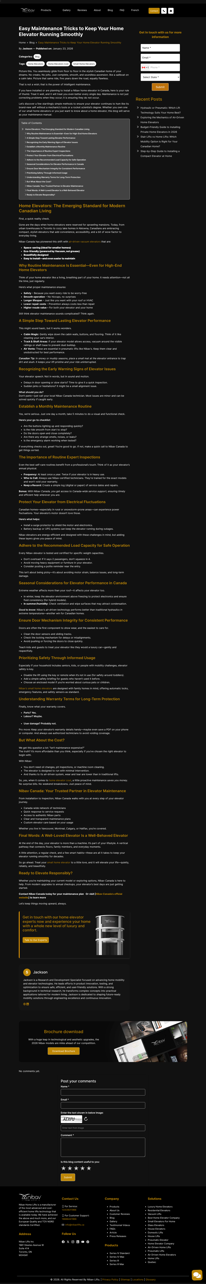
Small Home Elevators (84, 64)
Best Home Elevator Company (164, 1217)
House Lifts (154, 1236)
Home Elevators (35, 64)
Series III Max (117, 1264)
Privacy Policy (110, 1279)
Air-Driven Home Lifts (159, 1247)
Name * (65, 1086)
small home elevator (58, 862)
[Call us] (164, 11)
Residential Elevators (159, 1210)
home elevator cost (60, 780)
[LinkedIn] (77, 1242)
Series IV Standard (120, 1253)
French (135, 10)
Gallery (67, 10)
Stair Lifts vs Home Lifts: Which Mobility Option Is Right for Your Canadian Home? (159, 141)
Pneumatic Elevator (158, 1239)
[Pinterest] (87, 1242)
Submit (160, 87)
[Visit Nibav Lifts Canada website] (24, 1004)
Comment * (67, 1135)
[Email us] (171, 11)
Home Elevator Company (161, 1243)
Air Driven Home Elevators (162, 1254)
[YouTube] (82, 1242)
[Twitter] (68, 1241)
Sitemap (125, 1279)
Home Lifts (153, 1258)
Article (113, 1232)
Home (22, 42)
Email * (65, 1099)
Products (46, 10)
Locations (137, 1279)
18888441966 (69, 1219)
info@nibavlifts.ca (74, 1224)
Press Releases (118, 1236)
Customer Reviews (120, 1214)
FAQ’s (112, 1228)
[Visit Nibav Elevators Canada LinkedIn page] (27, 1004)
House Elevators (156, 1228)
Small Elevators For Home (161, 1221)
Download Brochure (63, 1051)
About (97, 10)
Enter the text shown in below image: (82, 1112)
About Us (114, 1210)
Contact (154, 10)
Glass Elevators (156, 1225)
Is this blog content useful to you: (80, 1161)
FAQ (122, 10)
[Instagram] (72, 1242)
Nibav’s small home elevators (35, 688)
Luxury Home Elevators (160, 1206)
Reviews (82, 10)
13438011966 (69, 1209)
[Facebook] (63, 1242)
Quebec (152, 1262)
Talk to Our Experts (36, 939)
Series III (114, 1260)
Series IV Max (117, 1256)
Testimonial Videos (120, 1225)
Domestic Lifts (155, 1232)
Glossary (151, 1279)
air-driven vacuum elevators (85, 241)
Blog (110, 10)
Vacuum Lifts (154, 1214)
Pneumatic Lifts (156, 1250)
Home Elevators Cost (58, 64)
